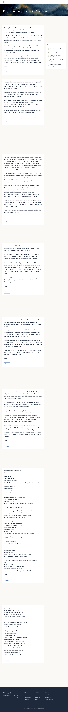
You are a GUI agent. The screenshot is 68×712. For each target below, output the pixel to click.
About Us (47, 694)
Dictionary (37, 702)
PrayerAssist (32, 1)
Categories (26, 699)
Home (4, 7)
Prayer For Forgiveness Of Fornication (55, 56)
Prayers (14, 1)
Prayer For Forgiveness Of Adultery (55, 65)
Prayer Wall (38, 1)
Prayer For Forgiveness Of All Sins (56, 60)
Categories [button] (19, 1)
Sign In (62, 1)
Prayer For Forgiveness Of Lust (56, 48)
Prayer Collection (28, 697)
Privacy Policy (48, 697)
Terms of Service (49, 699)
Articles (43, 1)
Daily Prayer (25, 1)
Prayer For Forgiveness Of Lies (56, 52)
